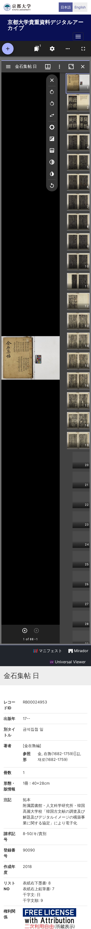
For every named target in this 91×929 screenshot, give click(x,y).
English (80, 7)
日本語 (66, 7)
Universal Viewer (70, 661)
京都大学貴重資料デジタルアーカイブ (45, 24)
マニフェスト (50, 650)
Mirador (80, 650)
